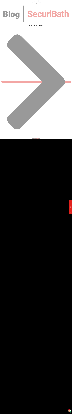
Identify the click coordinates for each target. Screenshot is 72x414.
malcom (11, 302)
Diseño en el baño (9, 290)
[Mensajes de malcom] (6, 302)
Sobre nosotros (33, 25)
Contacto (40, 25)
